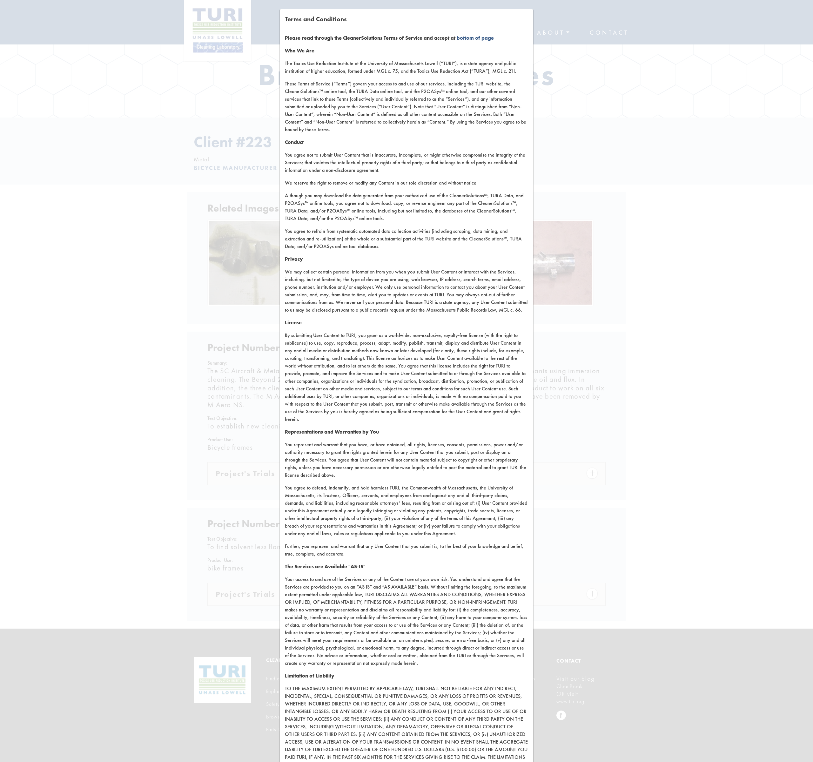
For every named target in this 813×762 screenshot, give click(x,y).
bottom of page (475, 38)
